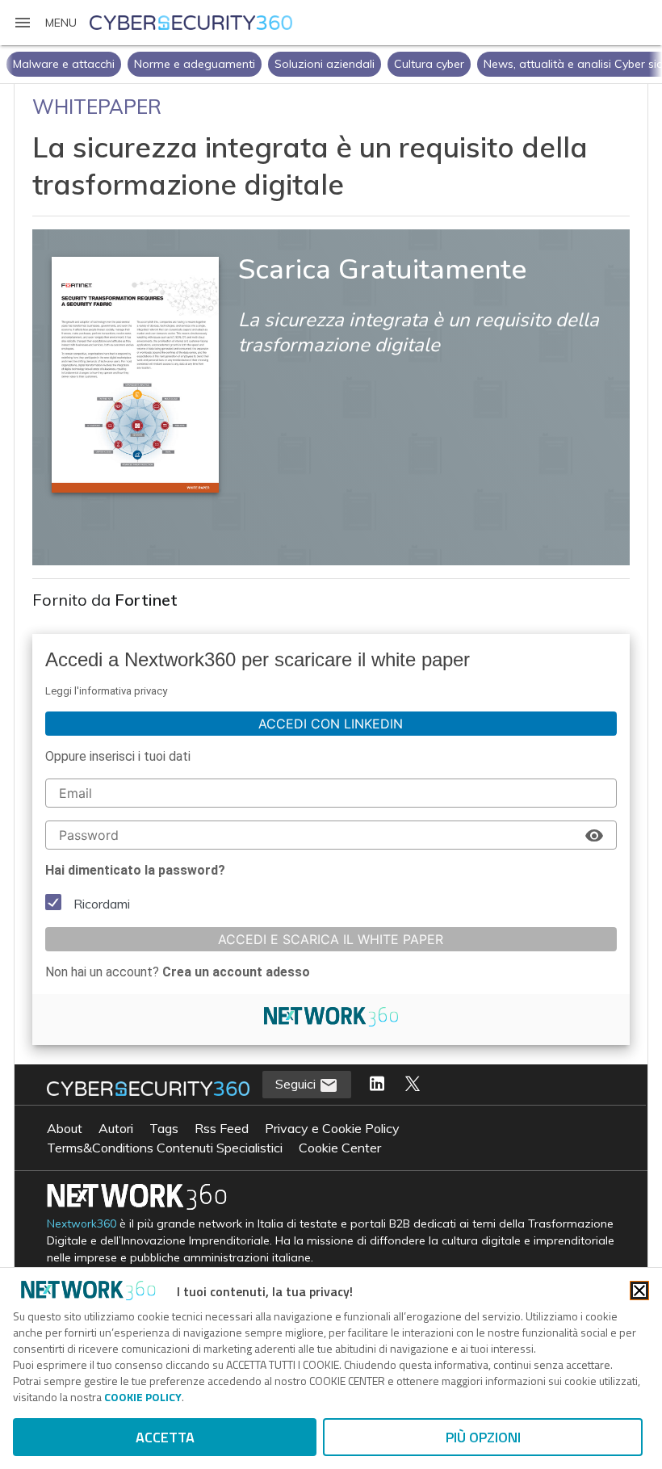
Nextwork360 (81, 1224)
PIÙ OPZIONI (483, 1437)
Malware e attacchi (64, 64)
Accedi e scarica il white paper (330, 939)
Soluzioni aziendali (324, 64)
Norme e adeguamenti (194, 64)
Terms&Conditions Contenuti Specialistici (165, 1148)
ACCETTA (165, 1437)
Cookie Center (340, 1148)
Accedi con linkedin (330, 724)
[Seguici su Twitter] (412, 1084)
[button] (45, 22)
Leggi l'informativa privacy (106, 691)
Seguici (297, 1084)
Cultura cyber (429, 64)
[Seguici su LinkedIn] (377, 1084)
